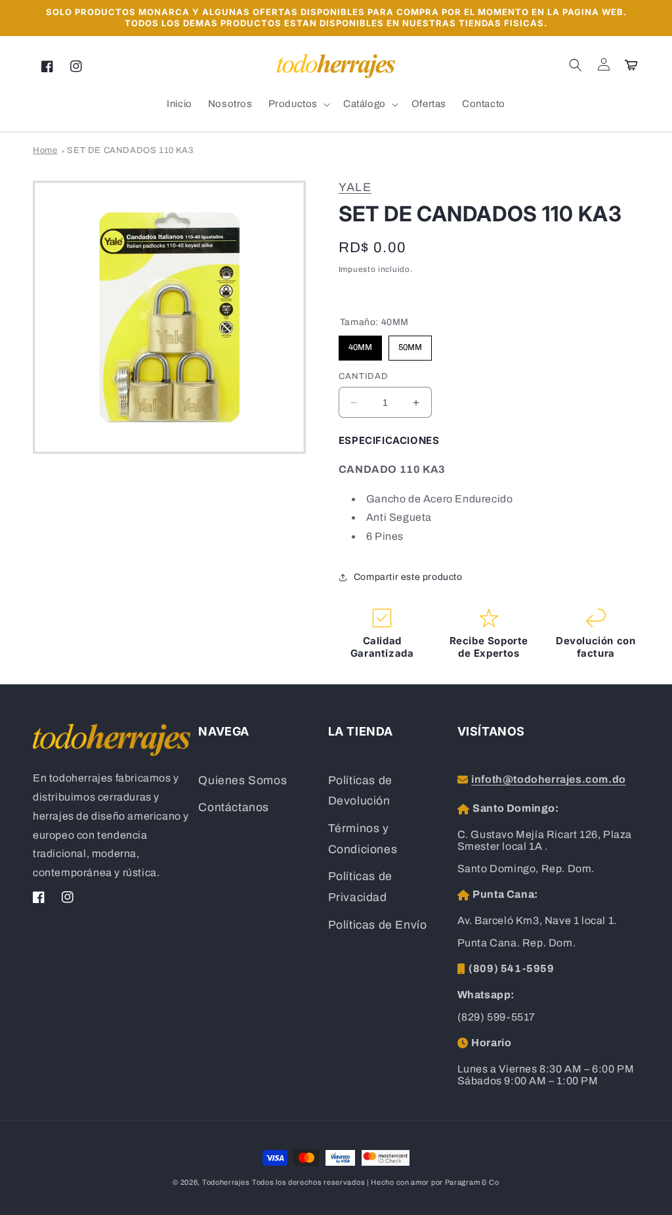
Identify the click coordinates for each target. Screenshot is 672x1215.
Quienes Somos (242, 780)
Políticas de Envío (377, 925)
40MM (360, 344)
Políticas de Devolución (360, 791)
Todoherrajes (225, 1182)
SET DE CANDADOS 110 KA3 (130, 150)
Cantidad (363, 376)
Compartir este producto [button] (408, 577)
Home (45, 150)
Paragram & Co (472, 1182)
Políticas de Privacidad (360, 887)
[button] (575, 65)
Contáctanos (233, 807)
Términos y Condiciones (363, 839)
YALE (355, 187)
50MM (410, 344)
